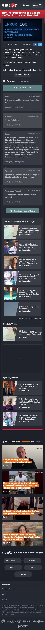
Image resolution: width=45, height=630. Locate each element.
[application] (22, 315)
